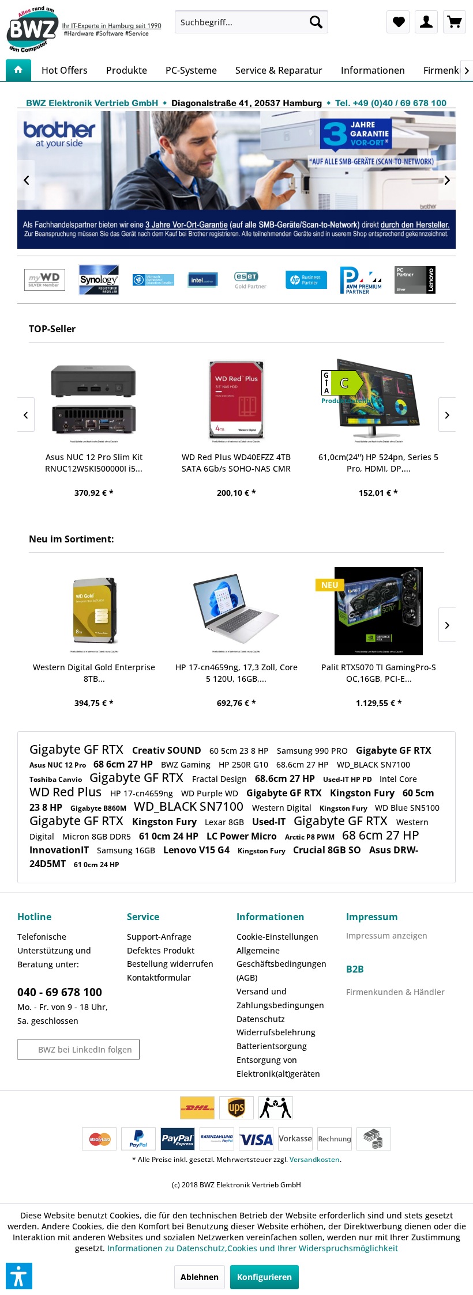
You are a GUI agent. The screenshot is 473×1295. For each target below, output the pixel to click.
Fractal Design (220, 778)
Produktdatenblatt (351, 400)
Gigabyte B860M (99, 808)
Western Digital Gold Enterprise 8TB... (94, 673)
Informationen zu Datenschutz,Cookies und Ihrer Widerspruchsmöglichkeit (252, 1248)
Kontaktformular (159, 977)
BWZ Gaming (187, 764)
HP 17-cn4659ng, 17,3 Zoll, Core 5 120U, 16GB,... (236, 673)
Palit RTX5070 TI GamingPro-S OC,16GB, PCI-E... (378, 673)
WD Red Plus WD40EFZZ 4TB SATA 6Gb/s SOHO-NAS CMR (236, 462)
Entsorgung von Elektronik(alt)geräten (278, 1066)
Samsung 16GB (127, 850)
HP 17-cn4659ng (142, 793)
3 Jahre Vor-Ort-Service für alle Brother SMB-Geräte (236, 180)
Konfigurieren (264, 1276)
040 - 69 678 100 (59, 992)
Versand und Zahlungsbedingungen (280, 998)
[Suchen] (316, 21)
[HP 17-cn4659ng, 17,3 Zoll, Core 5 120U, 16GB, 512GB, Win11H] (236, 611)
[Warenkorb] (454, 21)
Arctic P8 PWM (310, 837)
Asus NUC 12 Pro (58, 765)
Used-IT (270, 821)
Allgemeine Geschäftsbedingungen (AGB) (281, 964)
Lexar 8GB (225, 822)
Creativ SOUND (168, 750)
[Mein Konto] (426, 21)
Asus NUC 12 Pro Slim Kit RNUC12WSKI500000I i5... (93, 462)
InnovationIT (60, 850)
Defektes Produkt (160, 950)
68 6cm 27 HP (124, 764)
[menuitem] (252, 21)
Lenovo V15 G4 (197, 850)
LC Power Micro (243, 836)
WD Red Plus (66, 792)
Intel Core (398, 778)
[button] (19, 1276)
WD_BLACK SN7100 (373, 764)
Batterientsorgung (271, 1045)
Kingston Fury (363, 793)
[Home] (18, 70)
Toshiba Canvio (56, 779)
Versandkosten (315, 1159)
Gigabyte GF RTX (77, 749)
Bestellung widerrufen (170, 963)
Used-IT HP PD (348, 779)
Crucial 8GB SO (328, 850)
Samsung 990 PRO (313, 750)
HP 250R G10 (245, 764)
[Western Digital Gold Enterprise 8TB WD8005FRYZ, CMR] (94, 611)
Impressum (372, 916)
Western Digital (283, 807)
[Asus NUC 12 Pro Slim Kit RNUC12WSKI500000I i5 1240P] (94, 401)
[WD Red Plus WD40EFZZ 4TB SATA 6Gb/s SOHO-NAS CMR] (236, 401)
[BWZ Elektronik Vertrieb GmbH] (86, 29)
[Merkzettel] (398, 21)
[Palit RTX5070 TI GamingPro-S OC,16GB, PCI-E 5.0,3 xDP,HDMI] (378, 611)
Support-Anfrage (159, 936)
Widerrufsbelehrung (276, 1032)
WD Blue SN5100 (407, 807)
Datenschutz (260, 1018)
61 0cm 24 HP (170, 836)
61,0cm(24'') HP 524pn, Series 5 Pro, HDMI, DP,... (378, 462)
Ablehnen (200, 1276)
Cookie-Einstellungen (277, 936)
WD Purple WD (211, 793)
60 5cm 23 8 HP (240, 750)
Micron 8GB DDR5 (97, 836)
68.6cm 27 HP (303, 764)
